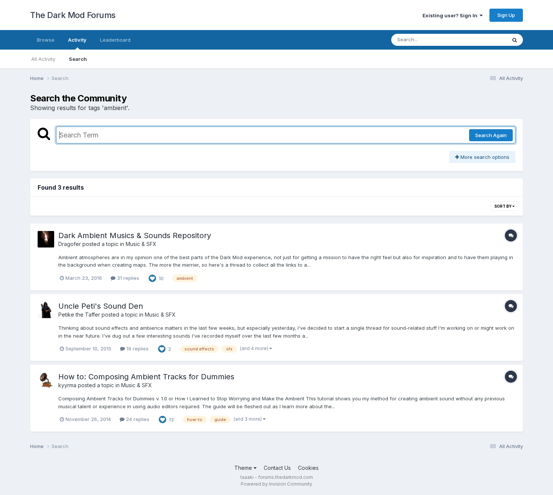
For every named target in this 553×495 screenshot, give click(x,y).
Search (78, 59)
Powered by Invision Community (276, 484)
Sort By (503, 206)
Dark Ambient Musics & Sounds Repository (134, 235)
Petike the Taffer (79, 314)
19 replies (137, 349)
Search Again (491, 135)
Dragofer (69, 244)
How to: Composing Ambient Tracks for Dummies (146, 376)
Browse (46, 40)
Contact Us (277, 468)
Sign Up (506, 15)
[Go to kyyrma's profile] (46, 380)
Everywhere (483, 39)
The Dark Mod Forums (72, 15)
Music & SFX (141, 244)
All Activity (43, 59)
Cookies (308, 468)
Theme (244, 468)
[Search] (514, 40)
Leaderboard (115, 40)
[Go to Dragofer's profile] (46, 239)
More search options (484, 157)
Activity (77, 40)
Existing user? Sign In (451, 15)
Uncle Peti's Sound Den (100, 306)
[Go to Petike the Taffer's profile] (46, 310)
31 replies (127, 278)
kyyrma (67, 385)
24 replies (137, 419)
